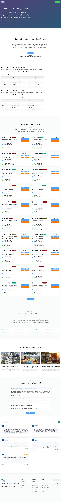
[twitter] (55, 484)
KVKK (43, 491)
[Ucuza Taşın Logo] (3, 1)
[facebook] (54, 484)
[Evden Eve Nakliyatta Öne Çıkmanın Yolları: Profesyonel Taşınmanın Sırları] (50, 358)
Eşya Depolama (34, 483)
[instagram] (59, 484)
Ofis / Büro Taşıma (35, 489)
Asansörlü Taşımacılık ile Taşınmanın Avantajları (10, 366)
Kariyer (22, 485)
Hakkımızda (23, 481)
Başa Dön (56, 479)
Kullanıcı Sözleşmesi (45, 487)
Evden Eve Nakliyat (35, 481)
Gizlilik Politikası (45, 485)
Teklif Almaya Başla (30, 412)
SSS (42, 481)
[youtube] (57, 484)
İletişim (22, 487)
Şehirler (22, 483)
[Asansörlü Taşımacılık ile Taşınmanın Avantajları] (10, 358)
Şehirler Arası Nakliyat (36, 493)
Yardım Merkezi (45, 483)
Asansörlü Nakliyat (35, 487)
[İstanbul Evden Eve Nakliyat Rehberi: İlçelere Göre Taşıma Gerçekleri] (30, 358)
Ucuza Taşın (3, 29)
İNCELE (25, 141)
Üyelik (51, 1)
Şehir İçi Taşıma (34, 491)
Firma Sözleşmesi (45, 489)
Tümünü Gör (30, 298)
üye (26, 56)
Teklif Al (30, 52)
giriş (36, 56)
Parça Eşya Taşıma (35, 485)
